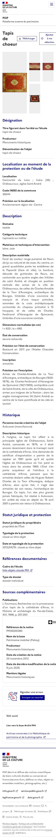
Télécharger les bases (23, 811)
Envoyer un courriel (32, 697)
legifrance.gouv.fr (11, 797)
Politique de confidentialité (31, 823)
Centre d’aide (12, 817)
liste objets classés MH (15, 570)
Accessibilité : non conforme (15, 806)
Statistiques (43, 811)
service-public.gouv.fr (32, 791)
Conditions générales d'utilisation (17, 826)
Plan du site (28, 817)
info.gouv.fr (8, 791)
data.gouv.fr (34, 797)
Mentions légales (9, 823)
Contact (36, 806)
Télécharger (28, 38)
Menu (52, 4)
